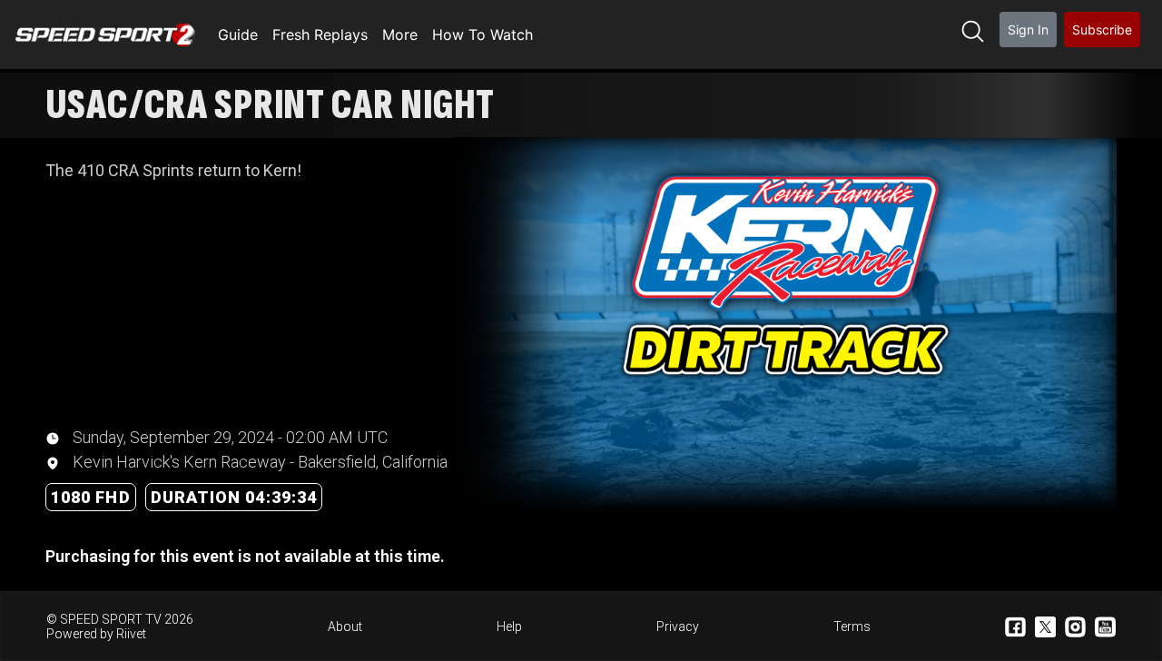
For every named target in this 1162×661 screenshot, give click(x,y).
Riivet (131, 633)
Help (509, 626)
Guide (238, 34)
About (345, 626)
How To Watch (482, 34)
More (400, 34)
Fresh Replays (320, 34)
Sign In (1028, 29)
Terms (852, 626)
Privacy (677, 626)
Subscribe (1102, 29)
